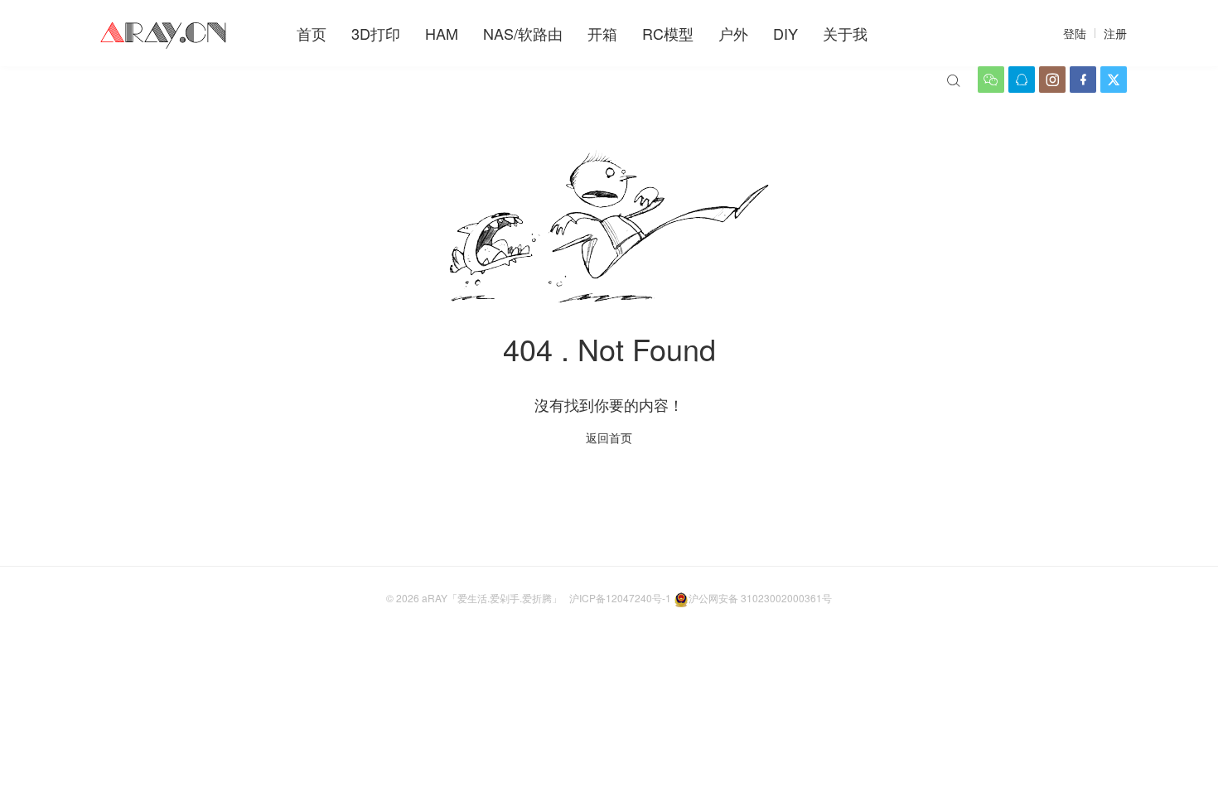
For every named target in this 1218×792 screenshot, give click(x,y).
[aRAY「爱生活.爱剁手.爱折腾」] (165, 33)
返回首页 (609, 437)
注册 (1115, 33)
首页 (311, 33)
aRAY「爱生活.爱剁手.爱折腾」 (492, 598)
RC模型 (668, 33)
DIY (785, 33)
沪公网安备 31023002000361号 (760, 598)
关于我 (845, 33)
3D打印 (375, 33)
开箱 (602, 33)
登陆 (1074, 33)
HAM (441, 33)
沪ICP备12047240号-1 (620, 598)
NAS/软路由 (523, 33)
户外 (733, 33)
